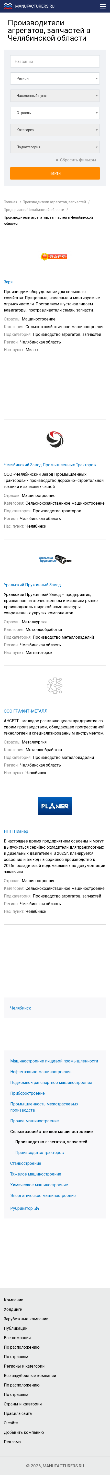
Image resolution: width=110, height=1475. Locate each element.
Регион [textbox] (23, 78)
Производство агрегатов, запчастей (51, 1141)
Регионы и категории (24, 1366)
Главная (10, 202)
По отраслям (16, 1356)
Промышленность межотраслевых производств (44, 1107)
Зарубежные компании (26, 1318)
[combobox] (55, 78)
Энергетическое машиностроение (43, 1195)
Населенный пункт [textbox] (32, 96)
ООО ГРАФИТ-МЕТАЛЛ (26, 711)
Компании (13, 1299)
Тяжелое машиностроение (35, 1174)
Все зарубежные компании (30, 1375)
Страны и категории (23, 1404)
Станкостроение (25, 1163)
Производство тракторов (39, 1152)
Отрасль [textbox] (24, 113)
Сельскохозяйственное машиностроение (51, 1131)
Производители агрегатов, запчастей (54, 202)
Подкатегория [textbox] (28, 147)
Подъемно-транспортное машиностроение (51, 1082)
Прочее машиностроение (34, 1120)
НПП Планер (16, 831)
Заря (8, 282)
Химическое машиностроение (39, 1184)
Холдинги (13, 1309)
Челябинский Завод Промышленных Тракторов (50, 464)
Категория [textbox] (25, 130)
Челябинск (20, 1008)
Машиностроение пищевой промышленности (54, 1061)
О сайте (11, 1423)
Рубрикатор (21, 1208)
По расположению (22, 1347)
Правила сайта (18, 1413)
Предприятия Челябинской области (34, 210)
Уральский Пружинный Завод (32, 584)
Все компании (17, 1337)
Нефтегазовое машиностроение (41, 1071)
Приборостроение (27, 1093)
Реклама (12, 1441)
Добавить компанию (24, 1432)
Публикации (15, 1328)
